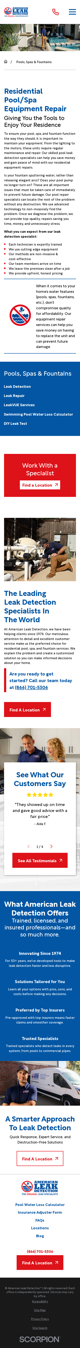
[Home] (16, 12)
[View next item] (51, 846)
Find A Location (24, 710)
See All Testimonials (37, 860)
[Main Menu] (72, 12)
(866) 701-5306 (31, 686)
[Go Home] (5, 61)
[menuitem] (17, 386)
